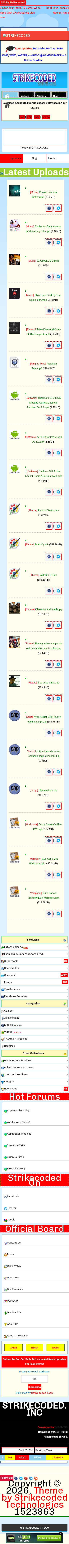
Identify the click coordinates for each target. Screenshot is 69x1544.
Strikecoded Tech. (42, 1392)
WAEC (55, 1347)
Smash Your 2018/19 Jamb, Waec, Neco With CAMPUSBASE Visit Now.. (20, 12)
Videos (24, 96)
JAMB (13, 1347)
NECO (34, 1347)
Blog (55, 96)
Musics (40, 96)
